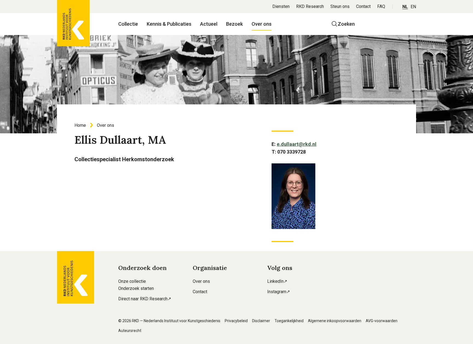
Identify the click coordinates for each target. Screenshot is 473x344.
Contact (363, 6)
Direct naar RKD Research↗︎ (144, 298)
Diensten (281, 6)
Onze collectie (132, 281)
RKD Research (310, 6)
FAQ (381, 6)
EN (413, 6)
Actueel (208, 24)
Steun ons (340, 6)
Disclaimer (261, 321)
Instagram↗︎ (278, 291)
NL (405, 6)
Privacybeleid (236, 321)
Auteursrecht (129, 330)
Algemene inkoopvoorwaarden (334, 321)
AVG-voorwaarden (381, 321)
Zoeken (346, 24)
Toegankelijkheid (289, 321)
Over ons (262, 24)
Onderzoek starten (136, 288)
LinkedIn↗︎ (277, 281)
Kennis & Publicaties (169, 24)
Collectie (128, 24)
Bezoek (234, 24)
